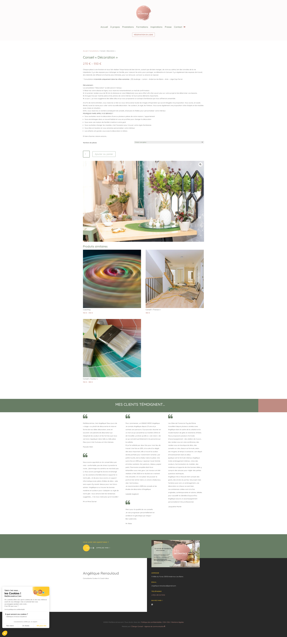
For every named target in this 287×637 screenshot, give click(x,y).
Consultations (94, 51)
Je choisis (25, 626)
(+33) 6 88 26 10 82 (158, 595)
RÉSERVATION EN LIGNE (143, 35)
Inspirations (156, 26)
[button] (4, 633)
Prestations (128, 26)
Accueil (104, 26)
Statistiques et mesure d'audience (16, 616)
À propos (115, 26)
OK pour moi (41, 626)
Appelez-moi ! (103, 548)
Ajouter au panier (104, 154)
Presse (168, 26)
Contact (178, 26)
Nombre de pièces (90, 143)
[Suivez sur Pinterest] (152, 604)
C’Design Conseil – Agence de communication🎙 (148, 626)
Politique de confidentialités (151, 622)
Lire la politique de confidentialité (14, 609)
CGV (164, 622)
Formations (142, 26)
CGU (168, 622)
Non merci (10, 626)
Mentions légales (177, 622)
